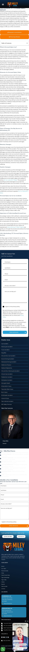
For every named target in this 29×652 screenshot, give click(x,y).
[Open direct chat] (25, 621)
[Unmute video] (20, 634)
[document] (14, 326)
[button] (27, 318)
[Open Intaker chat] (14, 651)
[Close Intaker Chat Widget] (28, 621)
